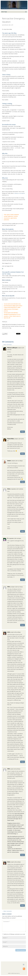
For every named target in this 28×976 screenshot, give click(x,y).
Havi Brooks (5, 25)
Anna (8, 489)
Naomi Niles (10, 438)
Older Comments (7, 344)
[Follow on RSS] (24, 969)
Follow (5, 333)
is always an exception (19, 193)
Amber (9, 460)
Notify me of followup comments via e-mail (14, 934)
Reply (22, 431)
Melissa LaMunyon (12, 347)
